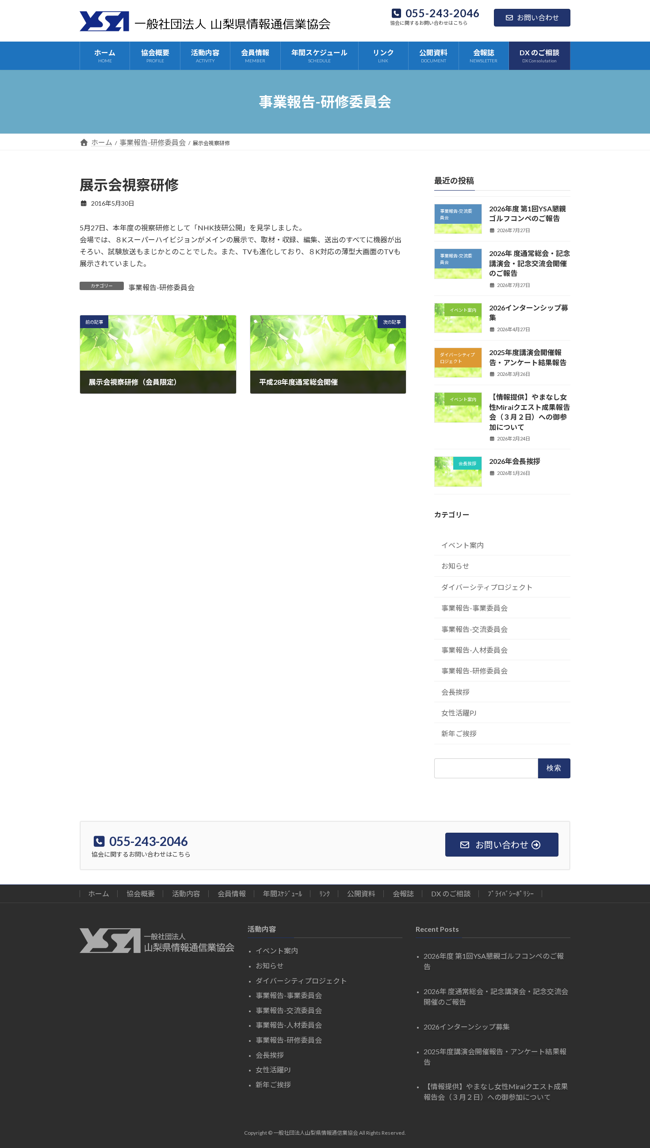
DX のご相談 (450, 893)
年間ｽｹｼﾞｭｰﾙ (282, 893)
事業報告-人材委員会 (474, 650)
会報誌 (403, 893)
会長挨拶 (455, 692)
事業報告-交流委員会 (474, 629)
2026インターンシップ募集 (467, 1026)
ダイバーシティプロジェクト (487, 587)
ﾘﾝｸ (324, 893)
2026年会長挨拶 (514, 461)
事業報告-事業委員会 (474, 608)
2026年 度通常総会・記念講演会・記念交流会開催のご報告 (529, 263)
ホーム (98, 893)
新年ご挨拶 (459, 733)
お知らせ (455, 566)
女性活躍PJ (459, 712)
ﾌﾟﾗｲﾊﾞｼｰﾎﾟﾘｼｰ (511, 893)
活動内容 (186, 893)
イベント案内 (462, 545)
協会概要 (140, 893)
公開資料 (361, 893)
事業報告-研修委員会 (161, 287)
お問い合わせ (538, 17)
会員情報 (232, 893)
